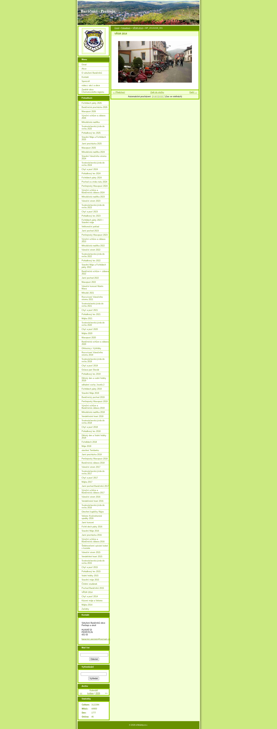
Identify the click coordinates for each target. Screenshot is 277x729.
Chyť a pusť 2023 (90, 211)
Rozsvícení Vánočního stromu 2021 (92, 298)
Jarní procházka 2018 (92, 454)
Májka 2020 (87, 333)
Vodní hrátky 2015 (90, 575)
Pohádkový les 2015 (91, 571)
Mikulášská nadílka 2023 (93, 197)
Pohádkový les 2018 (91, 431)
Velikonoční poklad (90, 226)
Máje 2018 (86, 446)
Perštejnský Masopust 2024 (95, 186)
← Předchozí (119, 92)
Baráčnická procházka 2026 (94, 107)
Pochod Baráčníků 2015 (93, 588)
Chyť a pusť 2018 (90, 427)
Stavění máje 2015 (90, 580)
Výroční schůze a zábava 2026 (93, 116)
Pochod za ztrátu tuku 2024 (94, 182)
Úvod (116, 28)
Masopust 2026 (89, 111)
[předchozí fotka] (116, 62)
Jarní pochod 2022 (90, 278)
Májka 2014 (87, 605)
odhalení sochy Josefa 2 (93, 385)
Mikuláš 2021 (88, 293)
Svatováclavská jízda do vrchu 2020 (93, 323)
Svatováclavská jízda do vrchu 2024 (93, 164)
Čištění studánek (89, 584)
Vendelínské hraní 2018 (92, 416)
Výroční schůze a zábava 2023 (93, 240)
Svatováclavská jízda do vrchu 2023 (93, 206)
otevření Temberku (90, 450)
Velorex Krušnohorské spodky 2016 (92, 517)
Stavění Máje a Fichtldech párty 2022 (94, 266)
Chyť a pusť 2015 (90, 567)
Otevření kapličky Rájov (93, 512)
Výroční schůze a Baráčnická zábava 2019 (93, 406)
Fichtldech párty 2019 (92, 389)
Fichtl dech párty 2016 (92, 526)
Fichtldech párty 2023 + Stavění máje (93, 221)
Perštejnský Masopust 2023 (95, 235)
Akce (84, 69)
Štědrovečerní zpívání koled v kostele (95, 547)
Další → (193, 92)
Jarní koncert (88, 522)
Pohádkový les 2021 (91, 314)
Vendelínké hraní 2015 (92, 556)
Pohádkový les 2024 (91, 173)
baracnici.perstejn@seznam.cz (96, 639)
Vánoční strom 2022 (91, 250)
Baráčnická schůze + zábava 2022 (95, 272)
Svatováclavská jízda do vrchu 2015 (93, 561)
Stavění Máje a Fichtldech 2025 (94, 138)
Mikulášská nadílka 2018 (93, 412)
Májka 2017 (87, 482)
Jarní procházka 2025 (92, 143)
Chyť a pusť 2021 (90, 310)
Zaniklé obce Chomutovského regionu (93, 90)
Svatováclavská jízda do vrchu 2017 (93, 472)
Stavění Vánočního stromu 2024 (94, 157)
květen (90, 693)
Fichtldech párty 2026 (92, 103)
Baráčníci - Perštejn (98, 11)
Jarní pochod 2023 (90, 231)
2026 (98, 693)
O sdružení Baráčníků (92, 73)
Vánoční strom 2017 (91, 467)
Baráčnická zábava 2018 (93, 463)
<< (81, 693)
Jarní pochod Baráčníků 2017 (95, 486)
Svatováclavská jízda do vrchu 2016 (93, 506)
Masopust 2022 (89, 282)
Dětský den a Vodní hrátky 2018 (94, 436)
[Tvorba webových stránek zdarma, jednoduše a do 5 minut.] (147, 725)
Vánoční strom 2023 (91, 201)
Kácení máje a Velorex (92, 600)
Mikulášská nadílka (91, 122)
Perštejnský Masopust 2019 (95, 401)
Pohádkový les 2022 (91, 260)
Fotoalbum (125, 28)
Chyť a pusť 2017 (90, 478)
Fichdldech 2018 (89, 442)
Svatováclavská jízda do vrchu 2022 (93, 255)
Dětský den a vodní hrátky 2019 (94, 379)
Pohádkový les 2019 (91, 374)
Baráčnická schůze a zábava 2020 (95, 343)
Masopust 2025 (89, 148)
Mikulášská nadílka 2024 (93, 152)
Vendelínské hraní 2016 (92, 501)
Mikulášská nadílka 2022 (93, 245)
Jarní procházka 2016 (92, 535)
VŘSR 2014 (138, 28)
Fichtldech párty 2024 (92, 177)
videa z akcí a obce (91, 85)
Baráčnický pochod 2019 (93, 397)
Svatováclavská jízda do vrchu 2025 (93, 127)
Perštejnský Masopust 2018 (95, 458)
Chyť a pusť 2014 (90, 596)
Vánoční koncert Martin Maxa (92, 287)
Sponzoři (86, 81)
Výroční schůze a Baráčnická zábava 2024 (93, 191)
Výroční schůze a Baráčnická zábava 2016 (93, 540)
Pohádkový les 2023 (91, 216)
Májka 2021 (87, 318)
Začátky (85, 609)
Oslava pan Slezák (90, 370)
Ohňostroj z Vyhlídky (91, 348)
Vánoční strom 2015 (91, 552)
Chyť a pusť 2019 (90, 365)
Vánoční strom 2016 (91, 497)
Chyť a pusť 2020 (90, 329)
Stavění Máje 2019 (90, 393)
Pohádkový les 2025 (91, 133)
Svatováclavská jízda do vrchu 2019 (93, 360)
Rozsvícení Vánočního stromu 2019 (92, 353)
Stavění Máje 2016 (90, 531)
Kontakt (85, 77)
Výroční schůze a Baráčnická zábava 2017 (93, 491)
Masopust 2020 (89, 337)
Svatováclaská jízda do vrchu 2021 (92, 304)
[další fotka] (193, 62)
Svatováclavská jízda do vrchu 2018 (93, 421)
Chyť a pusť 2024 (90, 169)
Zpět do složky (157, 92)
